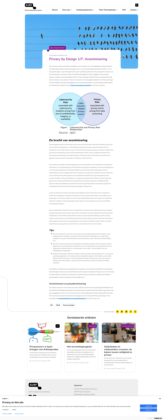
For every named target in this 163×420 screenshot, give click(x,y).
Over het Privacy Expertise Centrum (85, 389)
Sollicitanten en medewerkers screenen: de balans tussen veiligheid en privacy (118, 350)
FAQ (124, 10)
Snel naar (66, 10)
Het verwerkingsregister (79, 346)
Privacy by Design (68, 305)
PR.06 (58, 305)
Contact (133, 10)
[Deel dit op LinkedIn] (126, 311)
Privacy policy (19, 413)
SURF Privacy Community (82, 392)
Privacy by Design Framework (81, 85)
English (4, 398)
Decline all (148, 410)
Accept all (148, 406)
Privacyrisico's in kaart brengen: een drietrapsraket (44, 348)
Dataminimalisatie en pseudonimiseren (72, 298)
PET (51, 305)
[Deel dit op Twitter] (117, 311)
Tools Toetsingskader (107, 10)
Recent (55, 10)
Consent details (7, 413)
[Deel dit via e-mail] (130, 311)
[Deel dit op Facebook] (121, 311)
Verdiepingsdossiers (84, 10)
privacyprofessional (59, 48)
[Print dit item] (135, 311)
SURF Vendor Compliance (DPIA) (84, 394)
